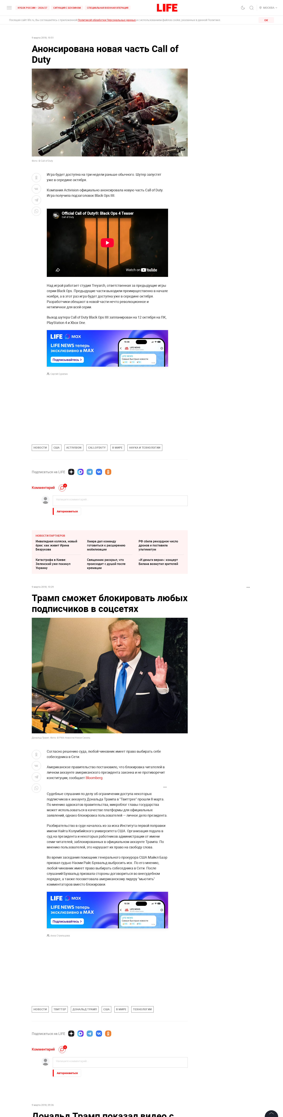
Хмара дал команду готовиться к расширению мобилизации (106, 545)
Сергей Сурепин (59, 373)
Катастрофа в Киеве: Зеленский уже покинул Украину (53, 564)
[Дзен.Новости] (71, 472)
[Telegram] (90, 472)
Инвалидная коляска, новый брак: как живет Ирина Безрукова (56, 545)
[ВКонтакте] (99, 472)
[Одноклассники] (108, 472)
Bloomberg (94, 777)
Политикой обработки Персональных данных (107, 20)
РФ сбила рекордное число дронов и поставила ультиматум (158, 545)
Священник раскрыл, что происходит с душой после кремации (106, 564)
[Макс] (80, 472)
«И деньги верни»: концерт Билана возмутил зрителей (158, 562)
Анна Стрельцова (60, 935)
